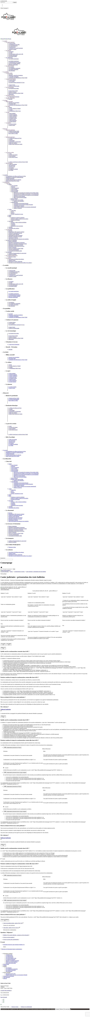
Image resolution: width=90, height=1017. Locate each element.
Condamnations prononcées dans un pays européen (16, 772)
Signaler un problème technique (12, 960)
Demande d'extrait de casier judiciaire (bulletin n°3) (13, 944)
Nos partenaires (9, 971)
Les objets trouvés (9, 957)
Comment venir (9, 954)
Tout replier (3, 643)
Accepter (57, 1009)
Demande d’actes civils (10, 973)
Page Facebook (4, 997)
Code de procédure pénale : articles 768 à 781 (12, 923)
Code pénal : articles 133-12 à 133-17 (11, 927)
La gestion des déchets (10, 959)
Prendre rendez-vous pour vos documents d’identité (16, 974)
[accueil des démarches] (1, 567)
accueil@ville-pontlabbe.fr (6, 990)
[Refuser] (70, 1009)
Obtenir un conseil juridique (11, 961)
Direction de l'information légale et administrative (12, 949)
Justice (11, 571)
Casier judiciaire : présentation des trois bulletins (36, 571)
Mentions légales (14, 1006)
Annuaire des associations (8, 976)
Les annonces (8, 967)
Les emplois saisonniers (11, 970)
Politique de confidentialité (26, 1006)
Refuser (61, 1009)
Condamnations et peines (19, 571)
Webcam (5, 978)
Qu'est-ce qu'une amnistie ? (8, 937)
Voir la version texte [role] (5, 589)
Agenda (4, 965)
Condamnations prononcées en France (13, 747)
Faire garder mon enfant (11, 963)
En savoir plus (67, 1009)
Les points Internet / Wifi (11, 958)
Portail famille (6, 964)
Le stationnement (9, 955)
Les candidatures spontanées (12, 969)
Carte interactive (6, 977)
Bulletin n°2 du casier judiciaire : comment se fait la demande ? (16, 935)
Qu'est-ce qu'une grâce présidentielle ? (11, 939)
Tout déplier (9, 643)
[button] (3, 648)
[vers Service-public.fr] (5, 570)
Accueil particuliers (5, 571)
